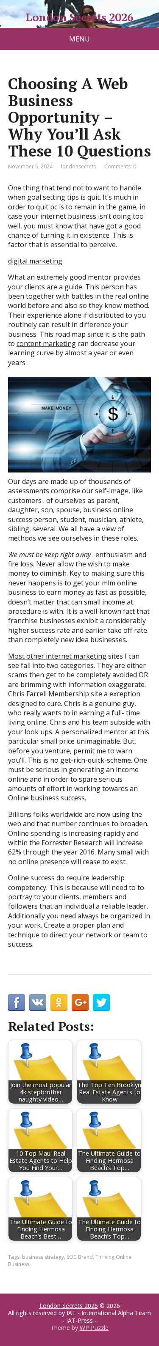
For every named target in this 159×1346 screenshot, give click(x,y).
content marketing (46, 343)
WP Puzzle (94, 1328)
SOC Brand (80, 1257)
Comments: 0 (120, 166)
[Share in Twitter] (101, 1002)
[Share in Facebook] (16, 1002)
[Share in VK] (37, 1002)
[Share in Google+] (80, 1002)
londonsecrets (78, 166)
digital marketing (35, 261)
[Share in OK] (58, 1002)
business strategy (43, 1257)
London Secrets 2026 (79, 17)
